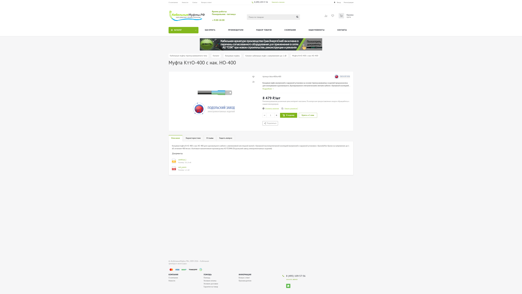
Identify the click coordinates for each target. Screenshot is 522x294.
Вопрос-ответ (244, 278)
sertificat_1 (182, 160)
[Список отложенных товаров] (333, 16)
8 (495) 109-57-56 (261, 2)
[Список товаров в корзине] (346, 17)
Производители (235, 30)
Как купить (210, 30)
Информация (245, 274)
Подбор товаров (264, 30)
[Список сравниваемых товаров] (326, 17)
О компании (290, 30)
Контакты (342, 30)
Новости (172, 281)
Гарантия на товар (211, 287)
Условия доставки (211, 284)
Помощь (208, 274)
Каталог (178, 30)
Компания (173, 274)
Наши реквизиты (316, 30)
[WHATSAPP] (288, 286)
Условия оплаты (210, 281)
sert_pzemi (182, 167)
